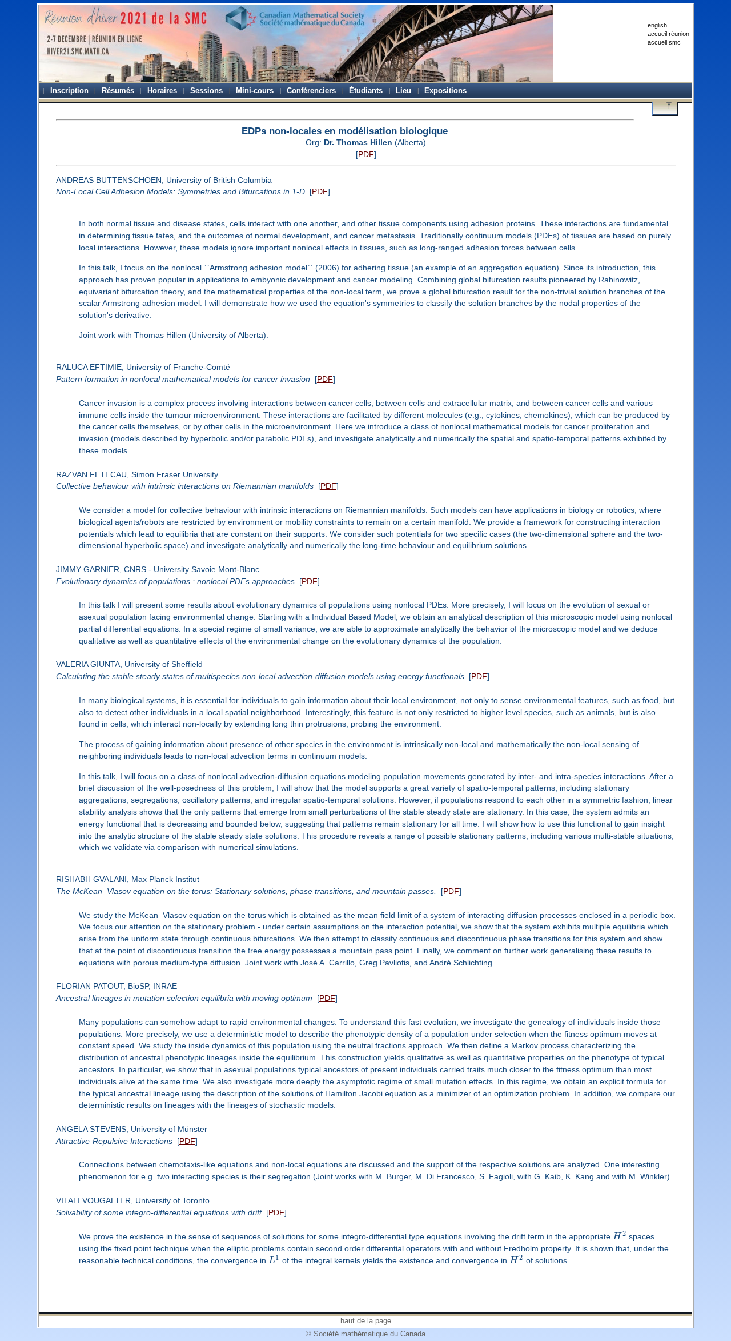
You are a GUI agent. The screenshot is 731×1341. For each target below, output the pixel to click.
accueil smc (664, 42)
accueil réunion (668, 33)
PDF (366, 154)
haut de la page (365, 1320)
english (657, 25)
